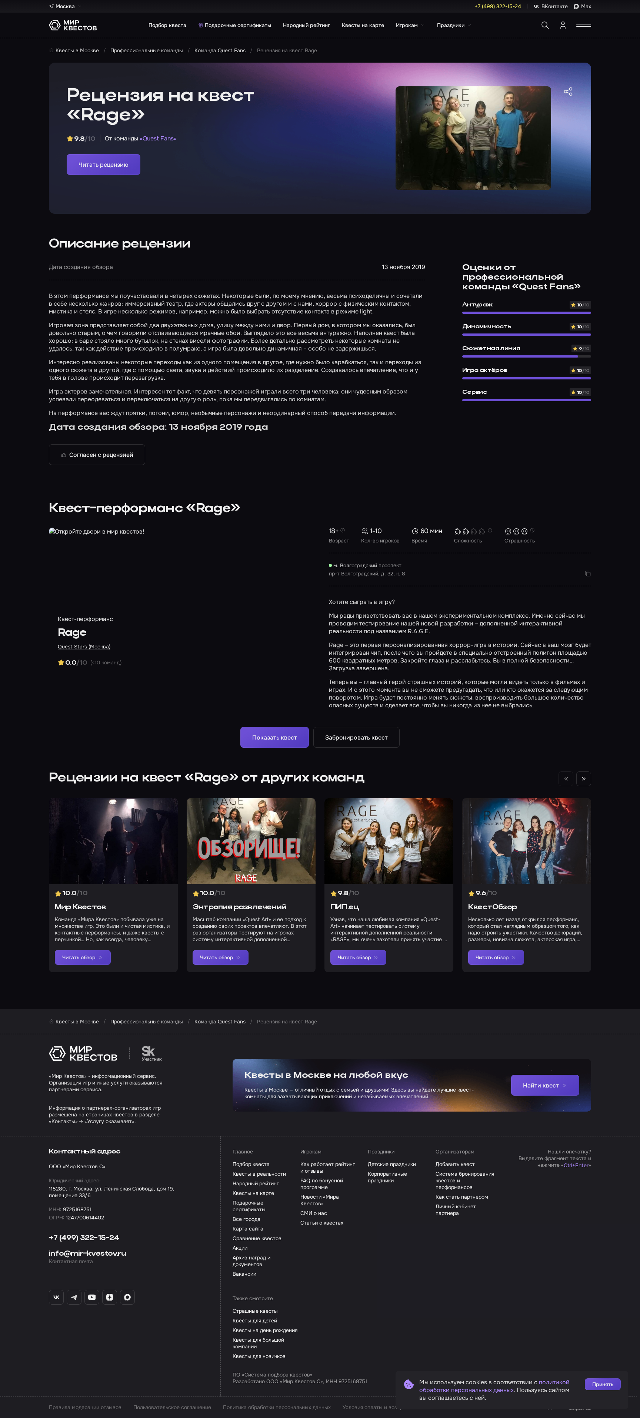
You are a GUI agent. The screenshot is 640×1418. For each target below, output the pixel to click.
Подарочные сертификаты (238, 25)
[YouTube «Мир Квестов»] (91, 1297)
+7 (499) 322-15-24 (84, 1238)
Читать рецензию (104, 165)
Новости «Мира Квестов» (319, 1200)
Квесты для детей (255, 1320)
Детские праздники (392, 1164)
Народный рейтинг (306, 25)
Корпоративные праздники (387, 1177)
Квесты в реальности (259, 1173)
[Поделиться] (568, 91)
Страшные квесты (255, 1311)
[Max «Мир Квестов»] (127, 1297)
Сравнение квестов (257, 1238)
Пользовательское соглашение (172, 1407)
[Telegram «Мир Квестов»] (74, 1297)
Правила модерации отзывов (85, 1407)
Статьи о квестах (321, 1222)
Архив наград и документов (251, 1261)
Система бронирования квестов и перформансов (465, 1180)
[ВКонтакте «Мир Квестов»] (56, 1297)
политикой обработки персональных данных (494, 1386)
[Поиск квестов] (545, 25)
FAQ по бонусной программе (321, 1183)
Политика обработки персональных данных (277, 1407)
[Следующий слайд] (583, 778)
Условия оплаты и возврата (377, 1407)
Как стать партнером (462, 1196)
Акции (240, 1248)
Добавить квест (455, 1164)
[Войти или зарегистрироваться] (563, 25)
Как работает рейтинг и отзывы (327, 1167)
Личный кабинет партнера (456, 1209)
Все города (246, 1219)
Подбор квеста (167, 25)
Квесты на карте (363, 25)
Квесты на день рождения (265, 1330)
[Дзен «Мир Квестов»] (109, 1297)
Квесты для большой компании (258, 1343)
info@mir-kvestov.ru (87, 1254)
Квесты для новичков (259, 1356)
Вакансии (244, 1274)
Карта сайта (248, 1228)
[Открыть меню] (583, 25)
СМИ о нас (313, 1213)
